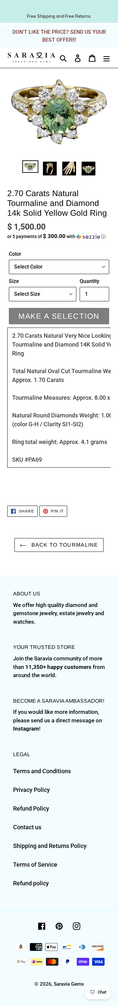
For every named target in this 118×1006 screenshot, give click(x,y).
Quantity (89, 281)
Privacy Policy (31, 789)
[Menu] (106, 57)
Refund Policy (31, 808)
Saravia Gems (69, 984)
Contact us (27, 827)
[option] (30, 167)
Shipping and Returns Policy (50, 845)
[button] (59, 236)
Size (14, 281)
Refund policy (31, 883)
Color (15, 254)
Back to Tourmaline (64, 545)
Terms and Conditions (42, 771)
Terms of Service (35, 864)
